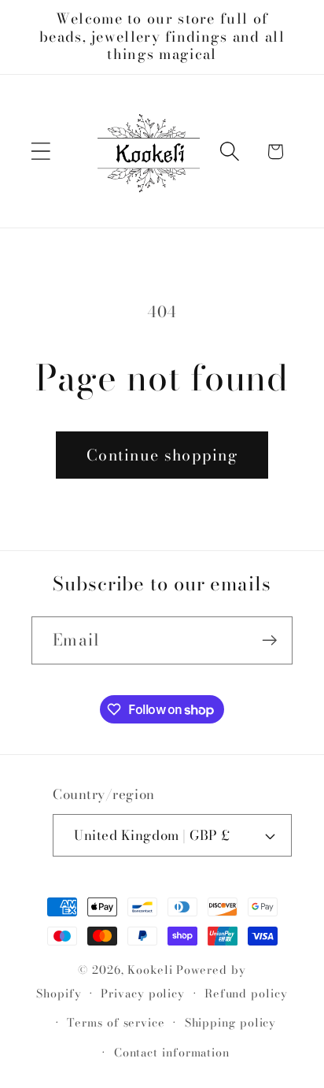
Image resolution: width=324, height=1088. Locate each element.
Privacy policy (143, 993)
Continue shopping (162, 455)
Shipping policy (231, 1022)
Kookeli (149, 970)
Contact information (172, 1052)
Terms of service (116, 1022)
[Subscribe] (269, 640)
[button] (40, 151)
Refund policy (246, 993)
